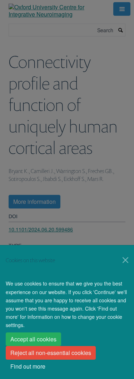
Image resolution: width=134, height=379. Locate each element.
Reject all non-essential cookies (50, 353)
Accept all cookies (33, 339)
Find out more (27, 366)
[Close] (125, 260)
